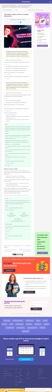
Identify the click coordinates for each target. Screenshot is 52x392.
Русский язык (6, 320)
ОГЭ (27, 368)
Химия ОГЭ (42, 327)
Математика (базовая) (17, 320)
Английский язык (19, 324)
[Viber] (22, 254)
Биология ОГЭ (25, 331)
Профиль (16, 376)
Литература (29, 324)
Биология (4, 324)
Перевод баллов (41, 371)
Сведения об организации (8, 375)
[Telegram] (18, 254)
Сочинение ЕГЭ (40, 373)
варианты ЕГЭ (22, 245)
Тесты (28, 375)
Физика (38, 320)
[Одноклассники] (16, 254)
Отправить (35, 309)
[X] (15, 254)
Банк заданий (40, 368)
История (45, 320)
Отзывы (39, 375)
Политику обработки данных (30, 390)
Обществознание (29, 320)
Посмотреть (16, 22)
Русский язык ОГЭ (9, 327)
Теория (28, 371)
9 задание (12, 245)
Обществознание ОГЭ (32, 327)
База (16, 380)
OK (49, 389)
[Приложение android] (4, 377)
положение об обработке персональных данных (33, 313)
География (46, 324)
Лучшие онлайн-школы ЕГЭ (42, 377)
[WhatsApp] (20, 254)
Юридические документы (8, 373)
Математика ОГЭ (20, 327)
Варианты (28, 377)
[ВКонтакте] (13, 254)
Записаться (9, 270)
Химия (11, 324)
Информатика (38, 324)
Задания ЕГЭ (29, 373)
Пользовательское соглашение (40, 390)
